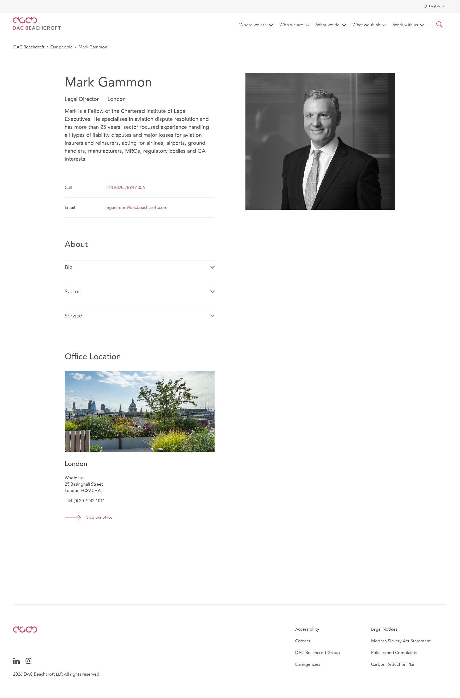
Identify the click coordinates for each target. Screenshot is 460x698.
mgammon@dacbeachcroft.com (136, 207)
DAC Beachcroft (28, 47)
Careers (302, 641)
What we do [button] (328, 25)
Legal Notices (384, 629)
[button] (439, 24)
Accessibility (307, 629)
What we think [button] (366, 25)
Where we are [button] (253, 25)
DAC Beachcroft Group (317, 653)
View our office (99, 518)
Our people (61, 47)
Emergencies (307, 664)
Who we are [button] (291, 25)
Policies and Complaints (394, 653)
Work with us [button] (405, 25)
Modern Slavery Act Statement (401, 641)
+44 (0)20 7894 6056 (125, 187)
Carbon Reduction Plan (393, 664)
